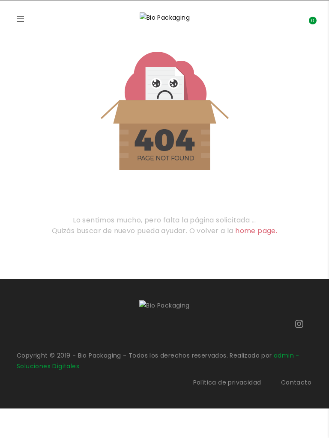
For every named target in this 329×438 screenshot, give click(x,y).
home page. (256, 231)
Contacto (296, 382)
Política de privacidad (227, 382)
